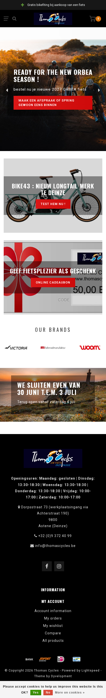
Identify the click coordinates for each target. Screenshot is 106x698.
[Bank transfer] (29, 659)
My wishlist (53, 626)
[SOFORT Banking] (45, 659)
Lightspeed (91, 670)
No (48, 692)
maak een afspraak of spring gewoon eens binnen (46, 103)
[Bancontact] (77, 659)
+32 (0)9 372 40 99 (55, 536)
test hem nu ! (53, 204)
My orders (53, 618)
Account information (53, 611)
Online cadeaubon (53, 282)
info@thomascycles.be (55, 546)
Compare (53, 633)
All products (53, 641)
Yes (36, 692)
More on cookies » (70, 692)
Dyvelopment (61, 676)
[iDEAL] (61, 659)
